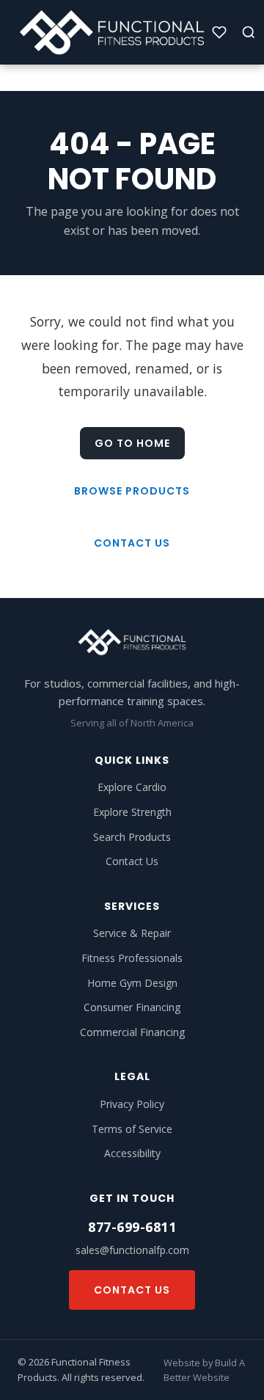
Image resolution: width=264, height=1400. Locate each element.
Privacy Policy (132, 1104)
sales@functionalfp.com (132, 1250)
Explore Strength (132, 812)
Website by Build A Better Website (204, 1370)
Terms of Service (132, 1129)
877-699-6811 (132, 1227)
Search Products (132, 837)
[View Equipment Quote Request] (219, 32)
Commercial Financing (132, 1032)
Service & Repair (132, 933)
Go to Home (132, 443)
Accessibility (132, 1153)
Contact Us (132, 543)
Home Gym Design (132, 983)
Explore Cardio (132, 787)
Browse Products (132, 491)
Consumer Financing (132, 1007)
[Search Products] (248, 32)
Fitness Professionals (132, 958)
